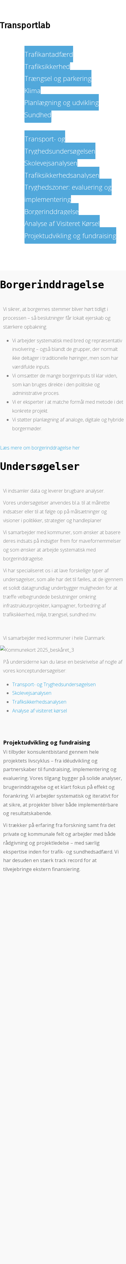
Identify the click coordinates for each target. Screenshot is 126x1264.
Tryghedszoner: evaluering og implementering (68, 193)
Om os (22, 247)
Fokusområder (33, 41)
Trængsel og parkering (57, 78)
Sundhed (37, 114)
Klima (32, 90)
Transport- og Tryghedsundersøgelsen (59, 144)
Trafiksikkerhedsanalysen (61, 175)
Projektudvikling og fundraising (70, 235)
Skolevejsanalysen (50, 162)
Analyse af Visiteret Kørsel (62, 223)
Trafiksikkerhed (47, 66)
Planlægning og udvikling (61, 102)
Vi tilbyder (27, 126)
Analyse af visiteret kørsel (39, 710)
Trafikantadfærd (48, 54)
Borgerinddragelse (51, 211)
